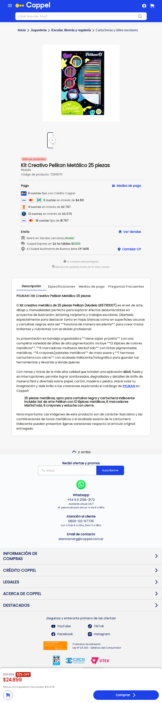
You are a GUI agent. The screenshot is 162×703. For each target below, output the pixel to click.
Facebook (65, 634)
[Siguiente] (52, 140)
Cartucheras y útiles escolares (117, 30)
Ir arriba (84, 452)
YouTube (64, 626)
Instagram (102, 634)
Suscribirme (110, 470)
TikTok (99, 626)
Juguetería (39, 30)
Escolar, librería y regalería (71, 30)
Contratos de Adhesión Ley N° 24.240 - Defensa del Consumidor (97, 645)
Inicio (22, 30)
